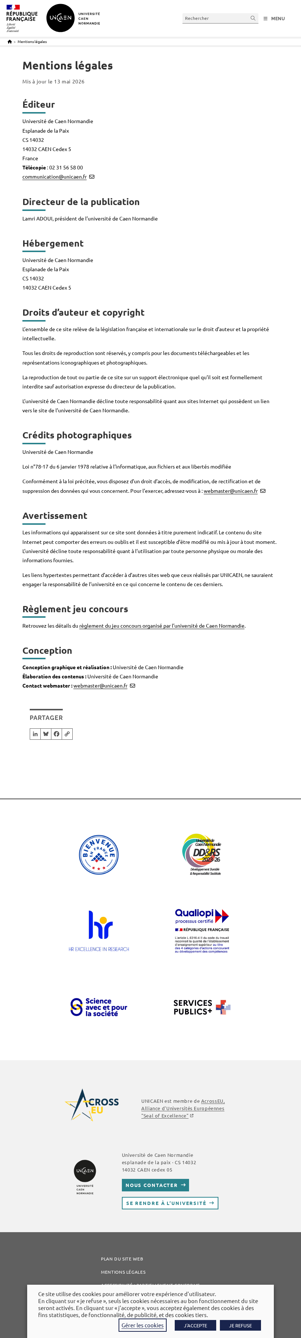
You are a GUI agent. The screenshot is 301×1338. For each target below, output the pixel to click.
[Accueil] (10, 41)
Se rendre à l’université (166, 1203)
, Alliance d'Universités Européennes (183, 1108)
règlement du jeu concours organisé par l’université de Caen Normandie (161, 625)
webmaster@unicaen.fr (231, 490)
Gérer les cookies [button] (143, 1324)
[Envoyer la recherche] (253, 18)
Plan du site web (122, 1259)
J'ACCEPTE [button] (195, 1325)
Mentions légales (32, 41)
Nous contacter (152, 1185)
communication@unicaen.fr (54, 176)
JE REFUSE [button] (240, 1325)
